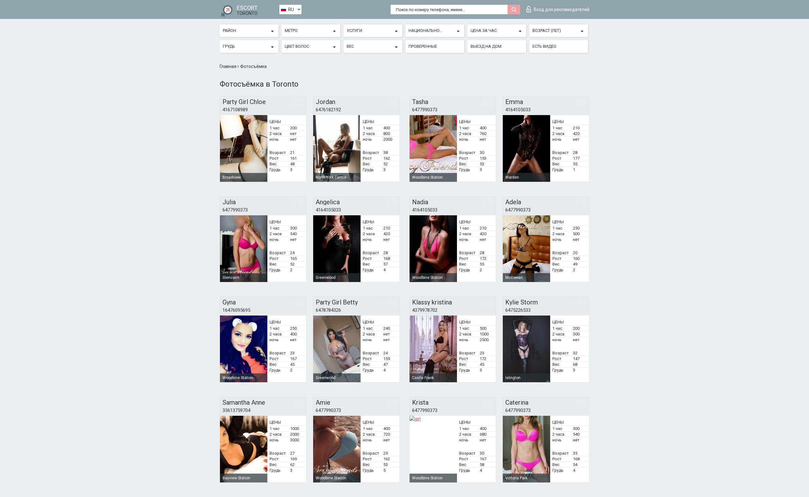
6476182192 (328, 110)
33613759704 (236, 410)
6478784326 (328, 310)
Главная (228, 66)
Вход (561, 9)
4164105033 (518, 110)
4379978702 (424, 310)
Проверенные (423, 46)
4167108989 (235, 110)
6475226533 (518, 310)
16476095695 (236, 310)
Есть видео (544, 46)
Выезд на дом (486, 46)
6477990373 (424, 110)
